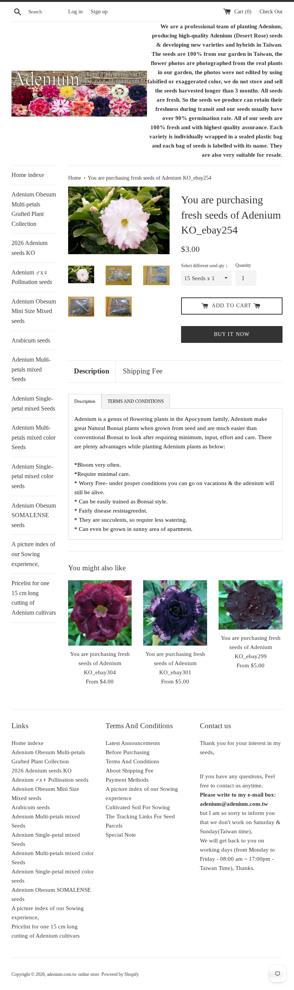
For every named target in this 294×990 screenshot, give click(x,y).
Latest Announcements (133, 743)
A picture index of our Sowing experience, (33, 554)
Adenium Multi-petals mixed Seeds (31, 369)
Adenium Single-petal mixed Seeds (33, 403)
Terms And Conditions (132, 761)
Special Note (121, 835)
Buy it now (232, 334)
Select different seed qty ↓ (204, 265)
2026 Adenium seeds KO (29, 248)
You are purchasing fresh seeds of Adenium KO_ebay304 (100, 663)
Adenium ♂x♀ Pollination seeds (31, 277)
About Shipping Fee (130, 771)
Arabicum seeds (30, 340)
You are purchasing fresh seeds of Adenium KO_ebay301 (175, 663)
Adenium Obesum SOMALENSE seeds (33, 515)
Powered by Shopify (120, 974)
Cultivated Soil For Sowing (138, 807)
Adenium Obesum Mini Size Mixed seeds (33, 311)
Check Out (271, 12)
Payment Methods (127, 780)
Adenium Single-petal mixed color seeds (32, 476)
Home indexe (27, 175)
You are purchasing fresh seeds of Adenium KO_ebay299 (251, 647)
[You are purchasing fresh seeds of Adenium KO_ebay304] (100, 612)
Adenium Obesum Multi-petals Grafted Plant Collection (33, 209)
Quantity (243, 265)
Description (91, 371)
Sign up (99, 12)
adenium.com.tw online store (73, 974)
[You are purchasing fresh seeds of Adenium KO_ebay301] (175, 613)
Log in (75, 12)
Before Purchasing (128, 752)
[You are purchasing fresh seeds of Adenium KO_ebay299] (251, 605)
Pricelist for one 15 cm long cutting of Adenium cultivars (33, 598)
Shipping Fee (142, 371)
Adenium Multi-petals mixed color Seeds (33, 437)
